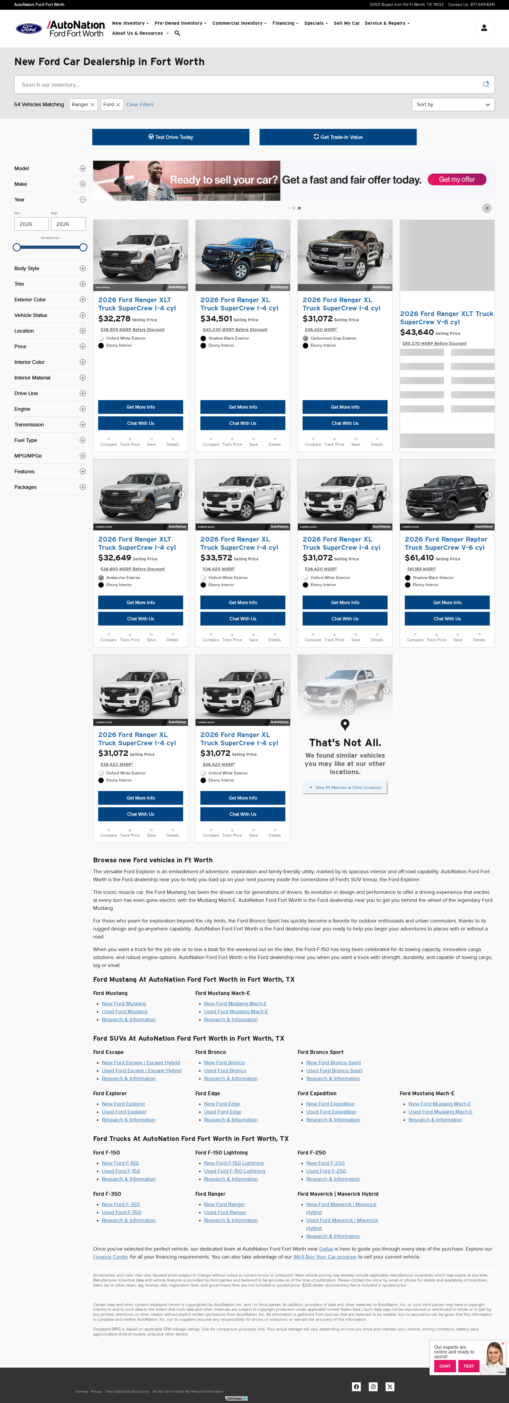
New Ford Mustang (124, 1003)
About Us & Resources (138, 33)
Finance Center (110, 1257)
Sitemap (81, 1391)
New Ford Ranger (224, 1204)
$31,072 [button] (331, 323)
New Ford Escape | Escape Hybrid (141, 1062)
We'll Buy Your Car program (325, 1257)
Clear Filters (140, 104)
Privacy (96, 1391)
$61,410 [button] (432, 562)
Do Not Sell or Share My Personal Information (188, 1391)
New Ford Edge (222, 1104)
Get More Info (141, 406)
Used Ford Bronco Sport (334, 1070)
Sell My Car (347, 23)
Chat (445, 1366)
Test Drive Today (173, 137)
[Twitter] (391, 1388)
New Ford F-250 (325, 1163)
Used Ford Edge (223, 1112)
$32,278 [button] (131, 323)
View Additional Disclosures (127, 1391)
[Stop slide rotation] (487, 208)
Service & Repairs (385, 23)
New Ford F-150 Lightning (234, 1163)
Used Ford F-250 (326, 1171)
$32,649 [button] (131, 562)
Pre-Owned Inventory (178, 23)
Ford (108, 104)
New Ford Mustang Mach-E (235, 1003)
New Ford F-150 (120, 1163)
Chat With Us (140, 423)
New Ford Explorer (123, 1104)
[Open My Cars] (482, 28)
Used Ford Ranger (225, 1212)
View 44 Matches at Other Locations (348, 787)
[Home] (29, 28)
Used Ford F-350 (121, 1212)
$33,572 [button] (229, 562)
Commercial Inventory (237, 23)
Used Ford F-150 (121, 1171)
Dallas (326, 1249)
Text (469, 1366)
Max (54, 213)
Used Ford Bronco (225, 1070)
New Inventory (128, 23)
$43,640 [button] (433, 337)
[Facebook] (358, 1388)
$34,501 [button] (233, 323)
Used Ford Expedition (331, 1112)
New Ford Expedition (330, 1104)
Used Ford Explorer (124, 1112)
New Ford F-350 (121, 1204)
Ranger (80, 104)
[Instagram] (375, 1388)
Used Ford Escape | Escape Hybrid (141, 1070)
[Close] (503, 1343)
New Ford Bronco (224, 1062)
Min (17, 213)
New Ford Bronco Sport (333, 1062)
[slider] (17, 247)
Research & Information (129, 1019)
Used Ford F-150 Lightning (234, 1171)
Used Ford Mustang (124, 1011)
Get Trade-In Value (341, 137)
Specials (314, 23)
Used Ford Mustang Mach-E (236, 1011)
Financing (283, 23)
